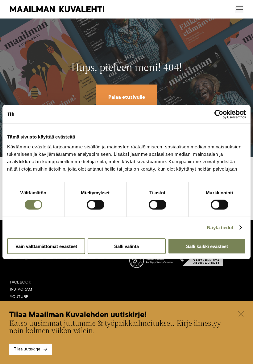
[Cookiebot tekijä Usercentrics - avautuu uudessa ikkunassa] (219, 114)
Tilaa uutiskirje (27, 349)
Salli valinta (126, 246)
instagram (21, 289)
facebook (20, 282)
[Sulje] (241, 314)
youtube (19, 297)
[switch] (95, 205)
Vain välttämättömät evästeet (46, 246)
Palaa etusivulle (126, 97)
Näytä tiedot (220, 227)
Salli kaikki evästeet (207, 246)
